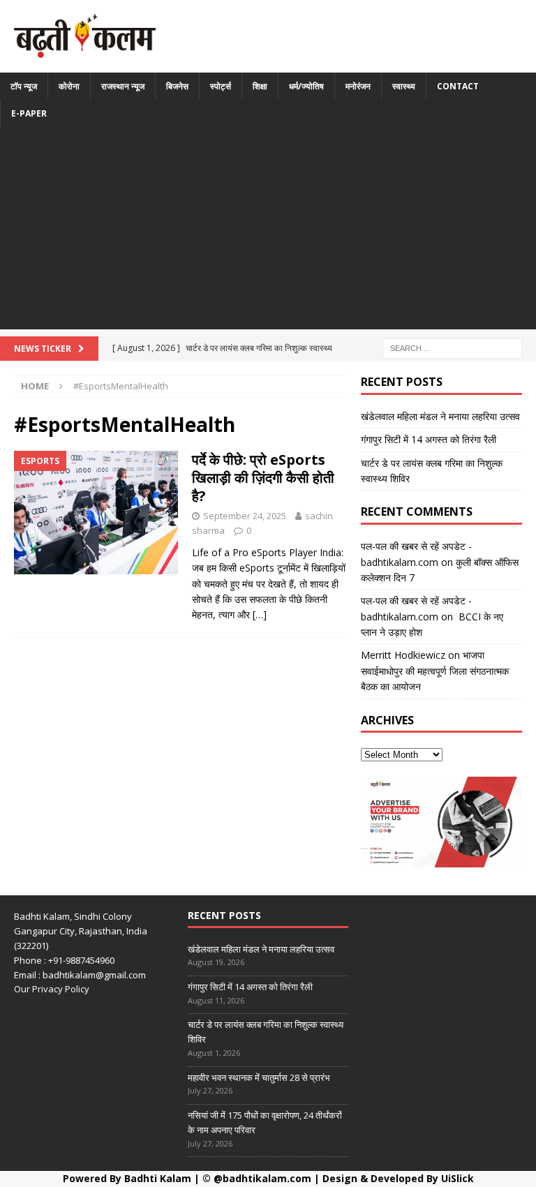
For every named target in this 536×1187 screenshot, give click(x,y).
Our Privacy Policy (51, 989)
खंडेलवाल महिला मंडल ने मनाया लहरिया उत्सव (440, 416)
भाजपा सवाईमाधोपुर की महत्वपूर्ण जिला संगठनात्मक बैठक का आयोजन (435, 670)
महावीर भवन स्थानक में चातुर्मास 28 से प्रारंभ (259, 1077)
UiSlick (457, 1178)
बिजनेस (177, 86)
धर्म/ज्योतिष (306, 86)
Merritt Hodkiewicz (403, 655)
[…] (260, 614)
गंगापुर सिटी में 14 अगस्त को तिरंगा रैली (428, 439)
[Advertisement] (268, 231)
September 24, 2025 (244, 515)
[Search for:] (452, 347)
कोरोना (69, 86)
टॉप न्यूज (23, 86)
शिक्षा (260, 86)
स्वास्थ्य (403, 86)
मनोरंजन (358, 86)
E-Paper (29, 113)
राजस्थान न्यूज (122, 86)
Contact (458, 86)
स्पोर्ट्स (220, 86)
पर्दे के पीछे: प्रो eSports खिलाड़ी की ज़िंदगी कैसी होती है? (263, 477)
